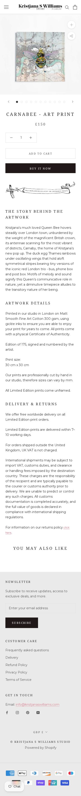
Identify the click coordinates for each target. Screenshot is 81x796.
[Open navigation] (6, 7)
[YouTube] (38, 712)
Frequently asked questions (27, 650)
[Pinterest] (27, 712)
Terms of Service (18, 680)
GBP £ (38, 732)
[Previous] (8, 102)
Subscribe (22, 623)
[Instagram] (17, 712)
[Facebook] (7, 712)
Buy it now (41, 168)
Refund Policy (16, 665)
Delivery (11, 658)
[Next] (72, 102)
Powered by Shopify (40, 748)
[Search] (67, 7)
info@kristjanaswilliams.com (37, 705)
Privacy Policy (16, 672)
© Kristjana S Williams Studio (40, 742)
